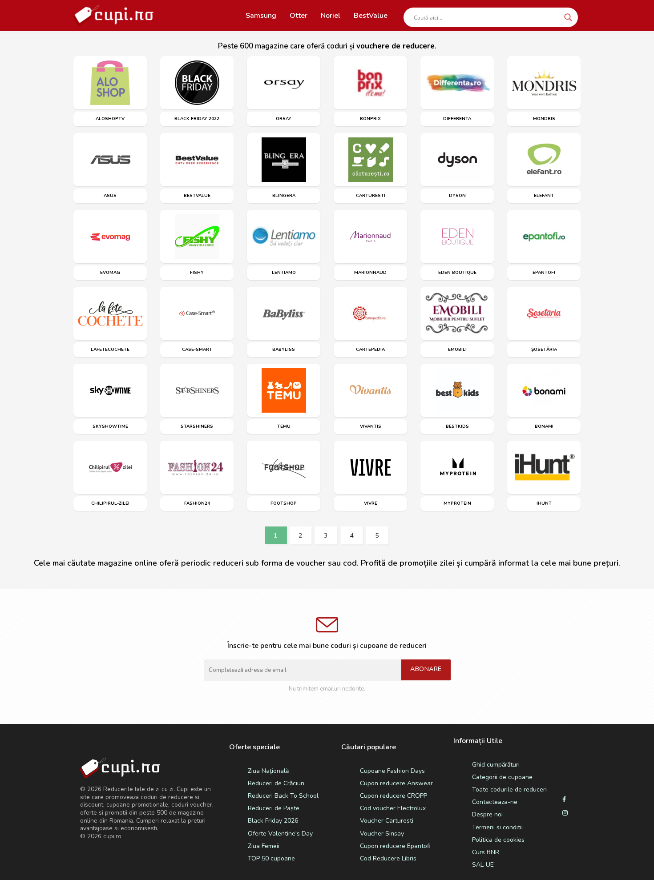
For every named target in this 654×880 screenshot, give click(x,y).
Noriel (330, 15)
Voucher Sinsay (382, 833)
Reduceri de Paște (273, 808)
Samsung (261, 15)
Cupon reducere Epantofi (395, 846)
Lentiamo (284, 272)
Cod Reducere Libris (388, 858)
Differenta (457, 119)
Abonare (426, 668)
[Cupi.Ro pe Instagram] (565, 813)
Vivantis (370, 426)
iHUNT (544, 503)
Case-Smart (197, 349)
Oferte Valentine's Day (280, 833)
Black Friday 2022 (196, 119)
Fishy (197, 272)
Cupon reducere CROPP (393, 796)
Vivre (370, 503)
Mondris (544, 119)
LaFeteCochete (110, 349)
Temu (284, 426)
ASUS (110, 196)
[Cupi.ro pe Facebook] (564, 800)
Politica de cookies (498, 840)
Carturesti (370, 196)
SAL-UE (483, 864)
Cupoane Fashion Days (392, 771)
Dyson (457, 196)
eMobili (457, 349)
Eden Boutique (457, 272)
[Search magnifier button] (568, 17)
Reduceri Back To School (283, 796)
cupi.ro (112, 836)
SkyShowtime (110, 426)
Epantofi (544, 272)
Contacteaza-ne (494, 802)
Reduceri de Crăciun (276, 783)
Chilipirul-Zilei (110, 503)
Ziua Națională (268, 771)
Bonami (544, 426)
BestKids (457, 426)
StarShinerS (197, 426)
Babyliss (283, 349)
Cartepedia (370, 349)
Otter (298, 15)
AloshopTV (110, 119)
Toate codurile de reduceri (509, 789)
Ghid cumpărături (496, 764)
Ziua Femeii (263, 846)
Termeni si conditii (497, 827)
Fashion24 (197, 503)
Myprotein (457, 503)
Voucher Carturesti (386, 820)
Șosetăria (544, 349)
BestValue (371, 15)
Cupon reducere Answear (396, 783)
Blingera (283, 196)
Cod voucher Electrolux (393, 808)
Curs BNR (485, 852)
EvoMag (110, 272)
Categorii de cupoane (502, 777)
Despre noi (487, 814)
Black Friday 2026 (273, 820)
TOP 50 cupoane (271, 858)
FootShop (283, 503)
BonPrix (370, 119)
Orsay (283, 119)
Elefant (544, 196)
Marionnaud (370, 272)
